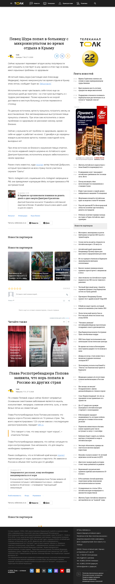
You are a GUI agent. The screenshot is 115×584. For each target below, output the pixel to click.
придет (61, 455)
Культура (19, 57)
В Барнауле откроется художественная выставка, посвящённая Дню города (40, 354)
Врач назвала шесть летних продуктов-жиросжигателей (90, 89)
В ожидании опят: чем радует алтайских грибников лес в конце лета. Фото (92, 174)
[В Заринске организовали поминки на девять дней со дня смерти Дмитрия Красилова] (11, 200)
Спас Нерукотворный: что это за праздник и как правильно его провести (91, 398)
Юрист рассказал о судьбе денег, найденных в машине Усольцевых (93, 192)
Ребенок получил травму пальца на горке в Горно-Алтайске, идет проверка (92, 217)
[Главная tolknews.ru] (18, 3)
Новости (37, 3)
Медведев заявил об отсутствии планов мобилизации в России (92, 378)
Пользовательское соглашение (92, 575)
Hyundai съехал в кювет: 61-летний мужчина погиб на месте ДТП (93, 456)
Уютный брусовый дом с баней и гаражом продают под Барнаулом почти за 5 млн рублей (92, 289)
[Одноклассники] (68, 56)
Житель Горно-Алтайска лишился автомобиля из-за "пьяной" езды (92, 499)
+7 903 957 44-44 (85, 555)
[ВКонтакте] (62, 56)
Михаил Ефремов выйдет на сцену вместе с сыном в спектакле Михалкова (60, 352)
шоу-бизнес (35, 216)
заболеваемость (14, 496)
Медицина (19, 392)
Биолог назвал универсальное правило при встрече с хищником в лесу (92, 270)
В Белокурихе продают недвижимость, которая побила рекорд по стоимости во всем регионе (92, 418)
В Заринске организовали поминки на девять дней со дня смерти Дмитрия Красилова (41, 196)
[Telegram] (56, 56)
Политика (84, 3)
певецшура (22, 216)
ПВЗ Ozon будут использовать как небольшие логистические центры (93, 340)
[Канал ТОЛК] (46, 223)
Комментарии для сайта (60, 318)
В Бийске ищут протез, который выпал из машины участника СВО (92, 307)
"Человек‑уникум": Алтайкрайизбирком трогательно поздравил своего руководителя (92, 325)
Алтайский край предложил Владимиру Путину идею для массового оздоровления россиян (92, 251)
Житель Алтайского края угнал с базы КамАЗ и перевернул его (92, 166)
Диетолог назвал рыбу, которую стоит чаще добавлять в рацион (91, 463)
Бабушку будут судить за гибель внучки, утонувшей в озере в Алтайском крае (92, 438)
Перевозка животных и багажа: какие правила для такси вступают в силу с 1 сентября (91, 428)
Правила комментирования (91, 577)
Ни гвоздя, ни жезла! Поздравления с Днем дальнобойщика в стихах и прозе (92, 388)
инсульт (11, 216)
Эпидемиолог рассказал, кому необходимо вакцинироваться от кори (32, 474)
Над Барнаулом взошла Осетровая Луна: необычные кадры (92, 333)
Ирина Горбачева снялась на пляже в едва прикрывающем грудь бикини (91, 81)
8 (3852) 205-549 (85, 563)
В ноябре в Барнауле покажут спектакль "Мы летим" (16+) (16, 354)
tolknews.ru (86, 530)
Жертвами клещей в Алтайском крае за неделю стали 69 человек (92, 199)
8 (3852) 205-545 (85, 561)
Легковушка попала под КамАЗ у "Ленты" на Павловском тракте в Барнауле (92, 367)
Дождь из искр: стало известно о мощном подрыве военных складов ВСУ (92, 358)
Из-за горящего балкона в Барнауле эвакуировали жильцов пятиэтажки (93, 261)
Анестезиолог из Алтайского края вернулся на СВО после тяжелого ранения (92, 280)
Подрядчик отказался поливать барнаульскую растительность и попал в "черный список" (92, 97)
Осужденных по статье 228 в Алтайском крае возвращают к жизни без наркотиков (91, 490)
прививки (37, 496)
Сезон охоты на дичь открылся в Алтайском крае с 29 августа (92, 243)
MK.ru (40, 425)
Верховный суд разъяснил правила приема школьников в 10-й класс (93, 471)
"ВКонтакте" (45, 83)
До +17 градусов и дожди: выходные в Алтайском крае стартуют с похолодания (90, 407)
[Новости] (33, 223)
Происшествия (68, 3)
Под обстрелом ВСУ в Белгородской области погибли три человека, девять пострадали (93, 207)
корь (27, 496)
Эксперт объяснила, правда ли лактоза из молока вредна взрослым (91, 447)
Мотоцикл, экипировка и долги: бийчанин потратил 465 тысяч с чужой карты (92, 235)
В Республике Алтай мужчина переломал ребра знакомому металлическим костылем (91, 481)
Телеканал (51, 3)
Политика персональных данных (92, 573)
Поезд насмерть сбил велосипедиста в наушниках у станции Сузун (91, 183)
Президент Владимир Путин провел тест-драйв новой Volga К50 (93, 297)
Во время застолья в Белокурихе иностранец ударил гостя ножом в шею (93, 348)
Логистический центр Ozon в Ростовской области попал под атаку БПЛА (91, 315)
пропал (39, 164)
